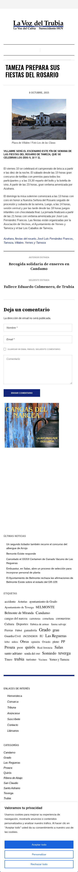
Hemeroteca (14, 695)
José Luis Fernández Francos (55, 238)
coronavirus (63, 618)
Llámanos (13, 730)
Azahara (9, 238)
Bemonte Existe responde (21, 553)
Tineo (8, 659)
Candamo (43, 612)
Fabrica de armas (39, 624)
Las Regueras (55, 635)
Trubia (7, 798)
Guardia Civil (13, 636)
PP (63, 641)
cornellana (48, 618)
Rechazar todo (39, 864)
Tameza (8, 242)
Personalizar (39, 854)
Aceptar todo (39, 844)
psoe (20, 647)
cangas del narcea (16, 618)
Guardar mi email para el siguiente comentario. (34, 349)
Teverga (8, 793)
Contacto (12, 724)
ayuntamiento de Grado (43, 601)
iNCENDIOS (30, 636)
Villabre (19, 242)
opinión (35, 641)
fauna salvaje (58, 624)
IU (41, 636)
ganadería (30, 630)
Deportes (22, 624)
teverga (64, 653)
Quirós (8, 772)
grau (56, 629)
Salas (59, 647)
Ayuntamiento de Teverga (19, 607)
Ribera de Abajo (13, 777)
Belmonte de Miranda (19, 612)
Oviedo (46, 641)
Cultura (9, 624)
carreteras (35, 618)
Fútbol (18, 630)
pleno (56, 642)
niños (15, 641)
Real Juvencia (44, 647)
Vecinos (42, 659)
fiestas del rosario (25, 238)
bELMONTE (45, 607)
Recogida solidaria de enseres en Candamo (39, 266)
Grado (44, 629)
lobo (7, 641)
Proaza (10, 647)
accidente (10, 601)
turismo (31, 659)
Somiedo (49, 653)
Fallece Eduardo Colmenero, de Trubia (39, 286)
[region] (39, 837)
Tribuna (11, 707)
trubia (19, 659)
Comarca (12, 701)
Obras (24, 641)
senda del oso (32, 653)
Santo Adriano (12, 788)
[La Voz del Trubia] (39, 25)
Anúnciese (13, 713)
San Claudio (11, 783)
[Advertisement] (39, 491)
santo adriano (13, 653)
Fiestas (9, 630)
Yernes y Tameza (35, 242)
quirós (30, 647)
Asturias (22, 602)
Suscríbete (13, 719)
